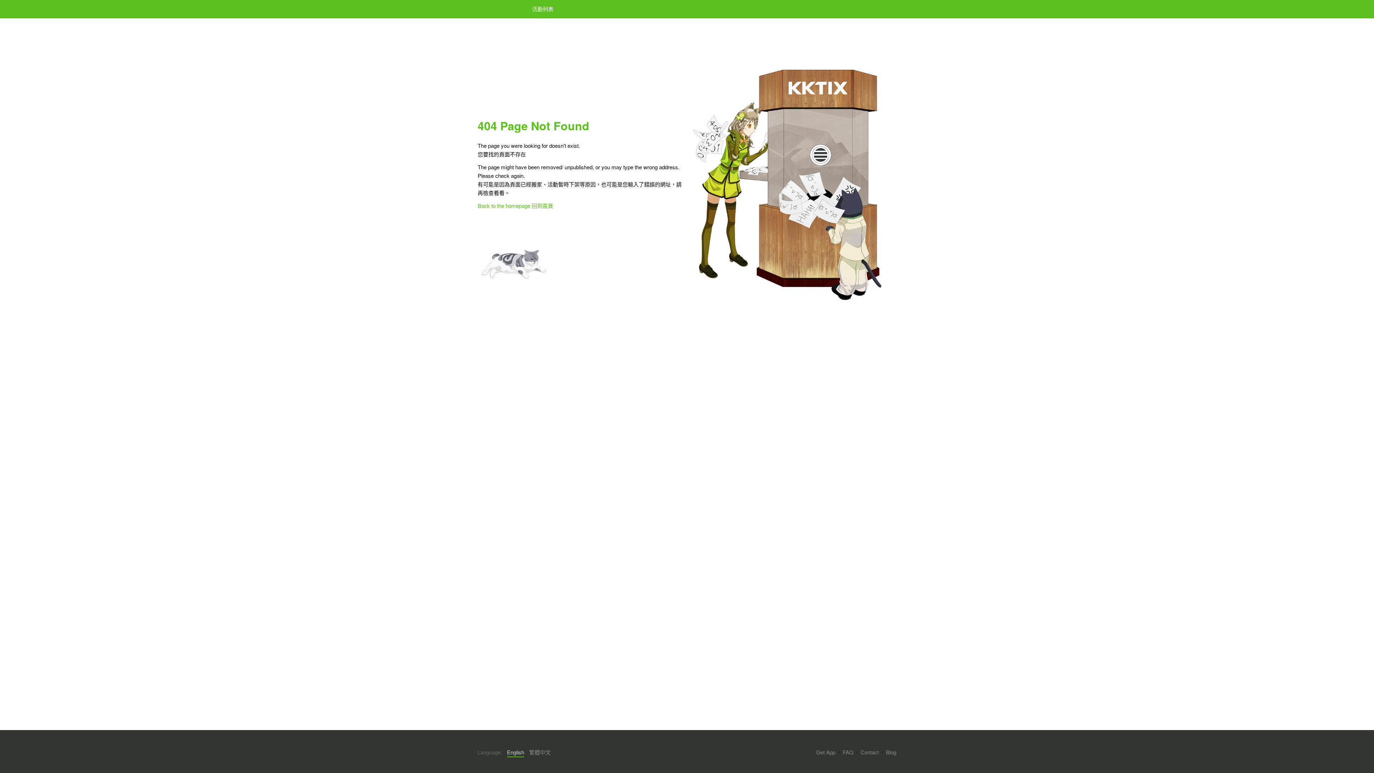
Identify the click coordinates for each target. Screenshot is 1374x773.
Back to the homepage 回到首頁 (515, 205)
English (515, 752)
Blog (891, 752)
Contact (870, 752)
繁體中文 (540, 752)
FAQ (848, 752)
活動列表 (543, 9)
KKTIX (496, 9)
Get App (825, 752)
